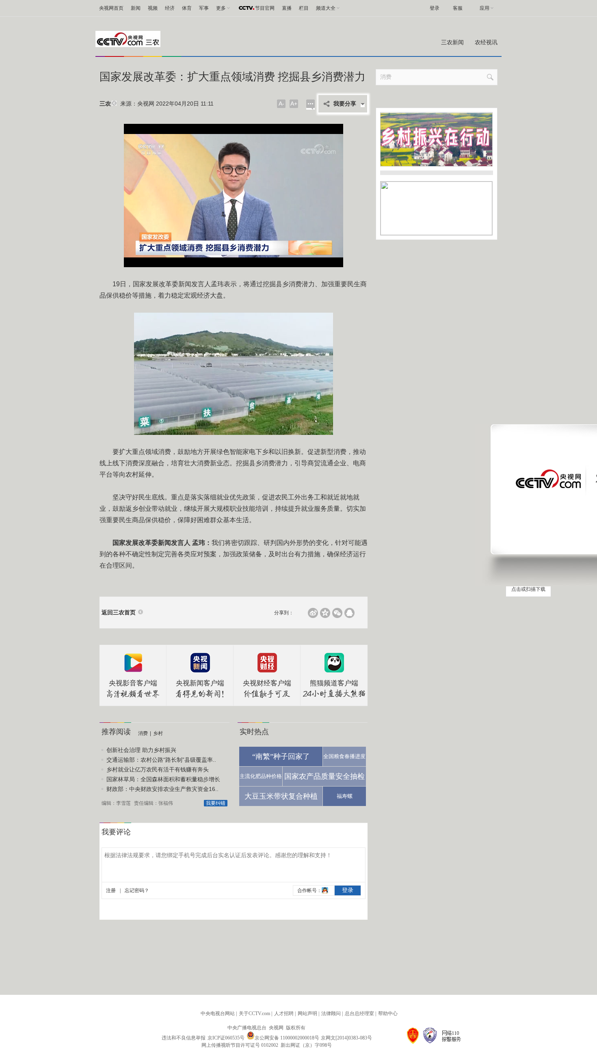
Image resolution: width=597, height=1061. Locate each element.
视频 (153, 8)
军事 (204, 8)
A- (281, 103)
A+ (293, 103)
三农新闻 (452, 42)
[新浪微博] (313, 613)
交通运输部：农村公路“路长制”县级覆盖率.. (161, 759)
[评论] (310, 104)
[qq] (349, 613)
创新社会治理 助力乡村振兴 (141, 750)
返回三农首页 (119, 612)
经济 (170, 8)
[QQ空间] (325, 613)
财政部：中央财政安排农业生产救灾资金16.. (162, 789)
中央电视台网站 (218, 1013)
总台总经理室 (359, 1013)
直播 (287, 8)
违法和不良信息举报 (183, 1038)
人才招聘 (284, 1013)
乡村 (158, 733)
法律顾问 (331, 1013)
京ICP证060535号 (226, 1038)
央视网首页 (111, 8)
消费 (143, 733)
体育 (187, 8)
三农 (105, 104)
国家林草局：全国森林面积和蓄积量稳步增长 (163, 779)
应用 (484, 8)
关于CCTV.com (254, 1013)
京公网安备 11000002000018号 (287, 1038)
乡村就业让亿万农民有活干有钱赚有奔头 (157, 769)
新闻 (136, 8)
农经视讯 (486, 42)
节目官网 (265, 8)
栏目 (304, 8)
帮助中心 (388, 1013)
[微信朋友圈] (337, 613)
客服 (458, 8)
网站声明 (307, 1013)
